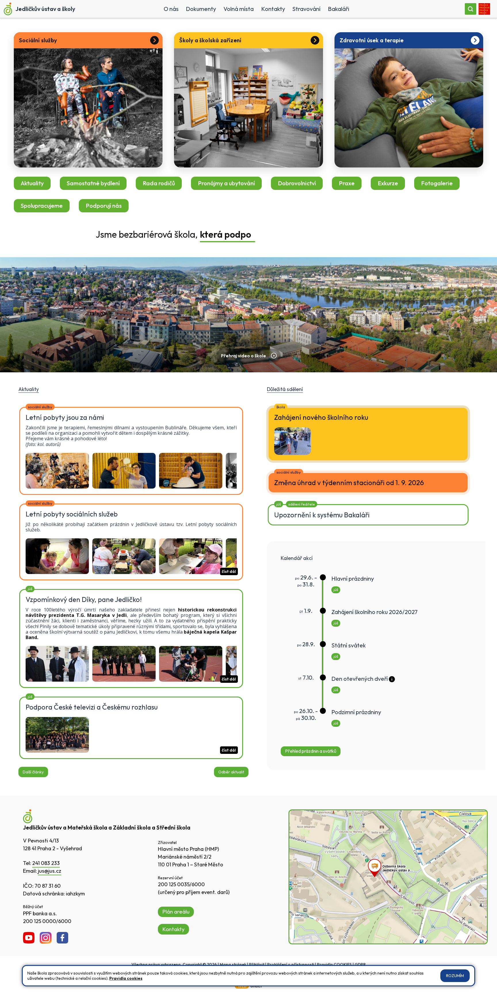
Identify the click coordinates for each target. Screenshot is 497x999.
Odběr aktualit (231, 772)
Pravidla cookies (125, 978)
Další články (33, 772)
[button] (378, 686)
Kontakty (173, 929)
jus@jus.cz (49, 871)
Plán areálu (176, 911)
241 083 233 (46, 863)
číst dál (229, 571)
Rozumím (455, 975)
